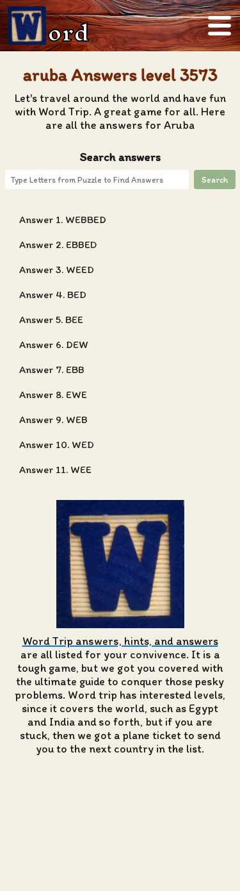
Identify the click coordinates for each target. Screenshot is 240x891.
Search (215, 179)
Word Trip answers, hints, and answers (120, 640)
